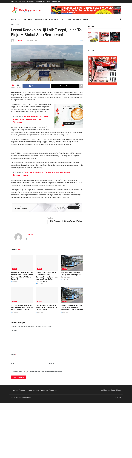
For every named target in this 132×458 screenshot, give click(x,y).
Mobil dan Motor (30, 1)
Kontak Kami (53, 390)
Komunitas (54, 1)
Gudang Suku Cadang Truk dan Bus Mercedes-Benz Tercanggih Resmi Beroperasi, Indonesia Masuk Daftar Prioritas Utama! (46, 277)
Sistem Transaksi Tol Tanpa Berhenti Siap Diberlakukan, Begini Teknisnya (30, 119)
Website (51, 363)
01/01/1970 (28, 40)
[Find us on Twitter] (117, 398)
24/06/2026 (40, 284)
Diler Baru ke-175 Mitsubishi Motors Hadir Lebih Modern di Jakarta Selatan (46, 307)
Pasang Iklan (44, 390)
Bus (16, 1)
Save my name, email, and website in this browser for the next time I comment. (38, 372)
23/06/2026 (15, 312)
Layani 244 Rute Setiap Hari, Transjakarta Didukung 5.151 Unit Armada (71, 275)
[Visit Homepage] (26, 10)
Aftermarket (39, 1)
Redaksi (22, 390)
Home (12, 24)
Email (13, 363)
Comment (15, 330)
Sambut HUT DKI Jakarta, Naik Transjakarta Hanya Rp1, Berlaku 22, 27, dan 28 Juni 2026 (72, 307)
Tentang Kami (14, 390)
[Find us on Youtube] (120, 398)
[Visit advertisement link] (86, 10)
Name (13, 354)
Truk (20, 1)
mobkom (19, 40)
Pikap (23, 1)
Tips (44, 1)
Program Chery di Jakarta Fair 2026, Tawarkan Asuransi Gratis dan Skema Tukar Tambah (22, 307)
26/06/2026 (15, 281)
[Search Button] (120, 19)
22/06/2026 (65, 312)
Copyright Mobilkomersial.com (23, 397)
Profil (59, 1)
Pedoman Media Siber (33, 390)
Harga (48, 1)
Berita (12, 1)
